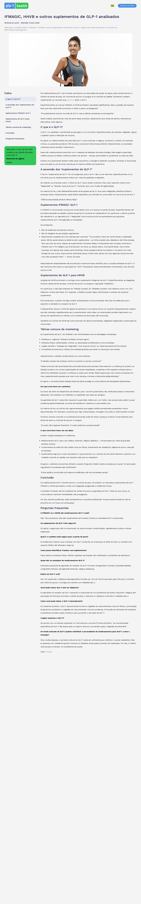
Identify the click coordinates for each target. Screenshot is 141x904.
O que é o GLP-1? (13, 99)
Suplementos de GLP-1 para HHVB (17, 120)
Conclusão (10, 133)
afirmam (70, 100)
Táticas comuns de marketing (18, 127)
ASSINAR (9, 162)
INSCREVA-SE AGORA (127, 5)
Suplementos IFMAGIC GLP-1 (18, 113)
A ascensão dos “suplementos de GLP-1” (20, 106)
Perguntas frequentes (15, 138)
